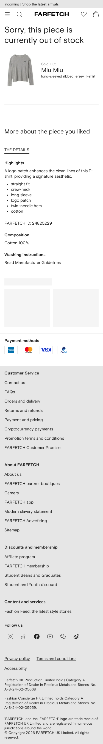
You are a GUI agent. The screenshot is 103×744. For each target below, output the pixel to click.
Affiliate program (19, 557)
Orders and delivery (22, 401)
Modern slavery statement (28, 511)
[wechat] (63, 636)
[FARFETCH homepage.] (52, 14)
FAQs (9, 392)
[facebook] (37, 636)
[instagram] (10, 636)
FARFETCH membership (26, 566)
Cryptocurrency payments (28, 429)
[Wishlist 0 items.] (84, 14)
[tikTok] (24, 636)
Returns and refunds (23, 410)
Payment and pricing (23, 420)
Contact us (14, 382)
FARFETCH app (19, 502)
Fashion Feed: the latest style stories (37, 611)
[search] (19, 14)
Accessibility (15, 668)
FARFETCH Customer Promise (32, 447)
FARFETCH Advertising (25, 521)
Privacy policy (17, 658)
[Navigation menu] (7, 14)
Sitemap (12, 530)
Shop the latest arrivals (40, 4)
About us (12, 474)
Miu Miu (52, 70)
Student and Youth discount (30, 584)
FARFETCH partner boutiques (32, 483)
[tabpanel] (51, 212)
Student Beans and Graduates (32, 575)
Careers (11, 493)
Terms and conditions (56, 658)
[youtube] (50, 636)
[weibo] (76, 636)
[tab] (18, 148)
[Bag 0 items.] (96, 14)
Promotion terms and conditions (34, 438)
